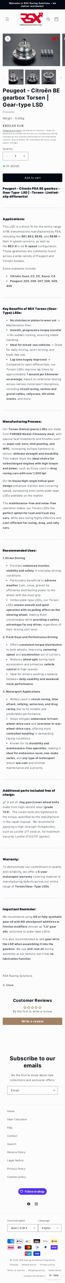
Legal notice (55, 1270)
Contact (12, 1135)
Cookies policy (16, 1176)
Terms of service (16, 1270)
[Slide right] (61, 78)
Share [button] (10, 985)
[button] (7, 19)
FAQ (9, 1127)
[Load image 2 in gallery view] (32, 77)
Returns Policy (16, 1152)
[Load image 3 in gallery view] (49, 77)
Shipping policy (36, 1270)
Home (10, 1111)
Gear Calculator (17, 1119)
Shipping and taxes (12, 130)
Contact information (34, 1276)
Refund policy (29, 1264)
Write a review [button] (32, 1021)
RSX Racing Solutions (30, 1260)
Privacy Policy (16, 1168)
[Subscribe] (54, 1090)
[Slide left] (4, 78)
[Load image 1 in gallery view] (16, 77)
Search (11, 1144)
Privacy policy (47, 1264)
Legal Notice (15, 1160)
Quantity (8, 148)
